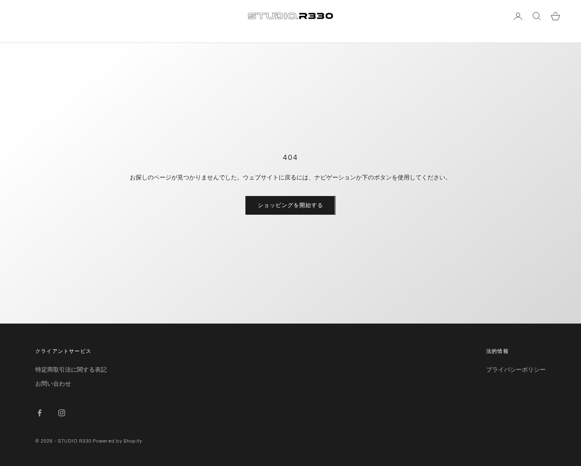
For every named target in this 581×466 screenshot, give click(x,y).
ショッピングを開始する (290, 205)
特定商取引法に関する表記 (71, 369)
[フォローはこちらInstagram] (61, 413)
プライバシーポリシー (516, 369)
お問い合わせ (53, 383)
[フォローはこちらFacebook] (39, 413)
